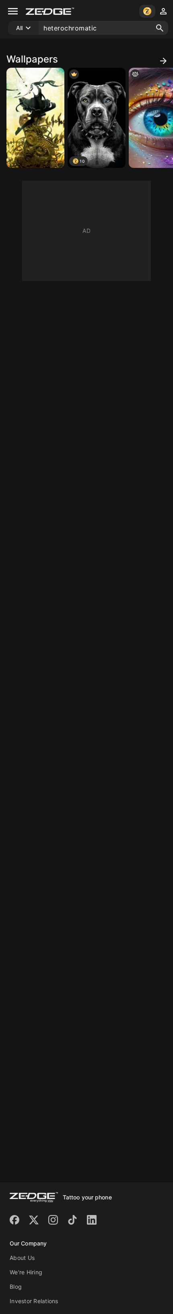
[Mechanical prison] (35, 118)
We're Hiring (26, 1272)
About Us (22, 1257)
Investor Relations (34, 1301)
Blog (16, 1286)
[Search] (159, 28)
